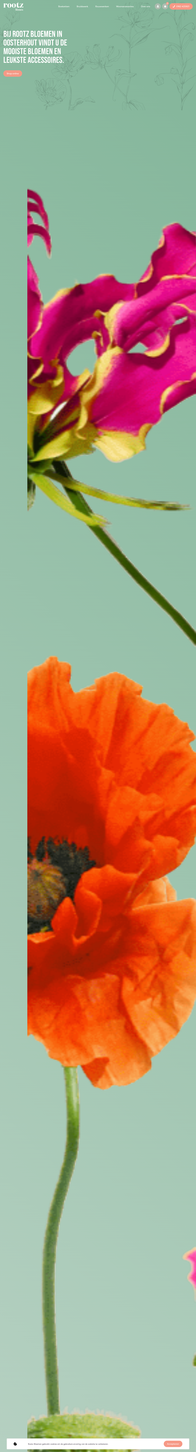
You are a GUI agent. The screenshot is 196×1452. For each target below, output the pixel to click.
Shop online (13, 73)
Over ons (145, 6)
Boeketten (63, 6)
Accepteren (173, 1443)
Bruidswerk (82, 6)
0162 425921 (182, 6)
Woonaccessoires (125, 6)
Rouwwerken (102, 6)
